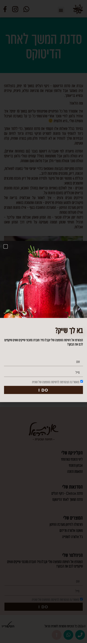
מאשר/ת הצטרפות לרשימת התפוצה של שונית (55, 382)
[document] (43, 321)
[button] (5, 246)
